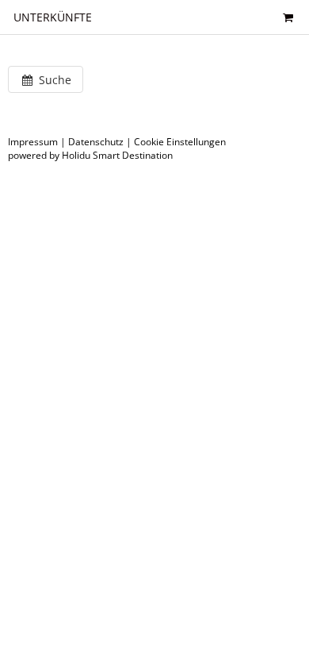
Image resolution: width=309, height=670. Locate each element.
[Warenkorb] (287, 17)
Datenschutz (96, 141)
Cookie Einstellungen (180, 141)
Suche (53, 79)
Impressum (33, 141)
